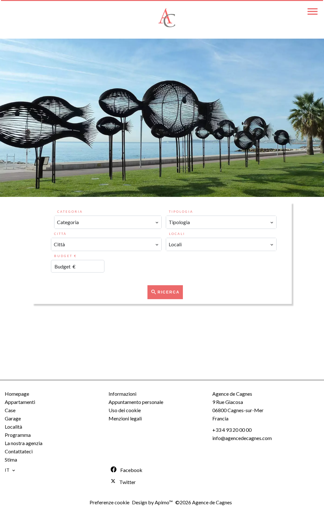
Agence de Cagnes (232, 394)
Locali (177, 234)
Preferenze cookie (109, 502)
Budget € (65, 256)
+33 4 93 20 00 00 (232, 430)
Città (60, 234)
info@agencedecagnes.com (242, 438)
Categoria (70, 211)
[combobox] (107, 222)
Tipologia (181, 211)
